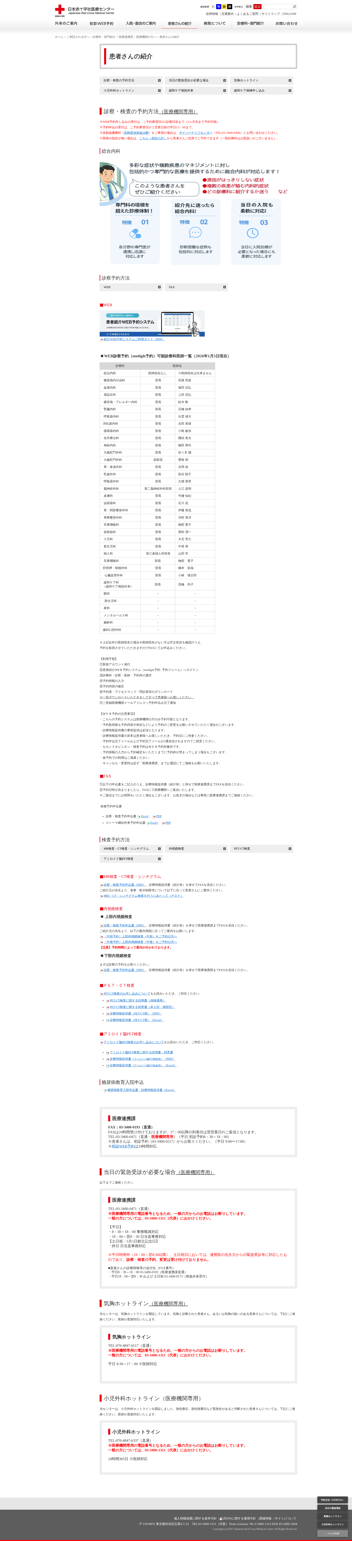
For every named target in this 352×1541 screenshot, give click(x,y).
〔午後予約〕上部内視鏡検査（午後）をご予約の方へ (140, 942)
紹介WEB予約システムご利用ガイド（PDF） (134, 339)
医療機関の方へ (146, 36)
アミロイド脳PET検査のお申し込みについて (134, 1042)
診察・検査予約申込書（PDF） (125, 884)
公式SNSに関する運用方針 (238, 1518)
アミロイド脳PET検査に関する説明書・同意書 (141, 1052)
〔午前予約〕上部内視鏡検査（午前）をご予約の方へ (140, 936)
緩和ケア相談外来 (181, 90)
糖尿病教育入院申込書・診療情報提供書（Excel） (142, 1090)
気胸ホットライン (333, 1516)
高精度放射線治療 (136, 132)
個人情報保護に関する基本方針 (195, 1518)
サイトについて (285, 1518)
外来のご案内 (66, 23)
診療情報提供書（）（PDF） (142, 1058)
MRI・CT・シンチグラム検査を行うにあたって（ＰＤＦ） (144, 895)
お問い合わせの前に (286, 23)
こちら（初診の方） (153, 138)
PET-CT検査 (242, 848)
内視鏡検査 (176, 848)
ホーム (59, 36)
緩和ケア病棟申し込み (249, 90)
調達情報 (265, 1518)
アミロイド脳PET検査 (118, 858)
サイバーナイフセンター (196, 132)
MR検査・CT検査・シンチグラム (126, 848)
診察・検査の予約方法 (119, 80)
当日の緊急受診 (333, 1508)
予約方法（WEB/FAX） (332, 1500)
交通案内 (227, 13)
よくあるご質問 (247, 13)
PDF (159, 816)
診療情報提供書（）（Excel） (143, 1065)
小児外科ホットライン (332, 1524)
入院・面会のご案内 (140, 23)
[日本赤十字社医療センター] (85, 15)
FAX (172, 287)
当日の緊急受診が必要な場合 (189, 80)
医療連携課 (126, 36)
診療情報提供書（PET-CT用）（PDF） (136, 1013)
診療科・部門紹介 (250, 23)
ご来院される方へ (78, 36)
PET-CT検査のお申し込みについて (127, 993)
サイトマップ (271, 13)
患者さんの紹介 (179, 23)
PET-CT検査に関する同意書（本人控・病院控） (142, 1007)
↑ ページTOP (332, 1533)
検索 (295, 6)
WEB (107, 287)
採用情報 (212, 13)
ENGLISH (289, 13)
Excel (144, 816)
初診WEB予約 (123, 1146)
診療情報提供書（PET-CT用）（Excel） (137, 1020)
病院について (214, 23)
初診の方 (101, 23)
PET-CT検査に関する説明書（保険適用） (138, 1000)
